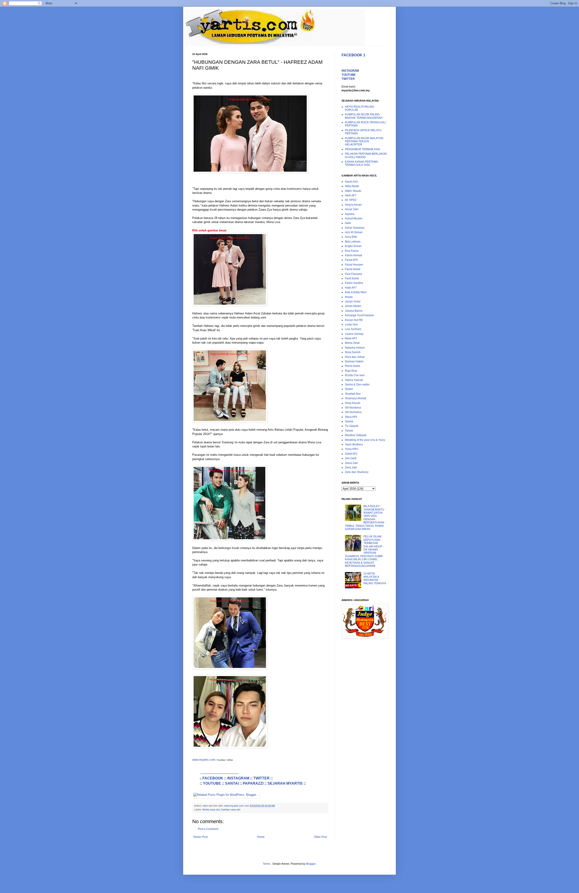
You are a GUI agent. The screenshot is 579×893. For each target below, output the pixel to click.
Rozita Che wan (355, 375)
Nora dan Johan (355, 357)
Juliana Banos (354, 310)
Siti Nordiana (353, 407)
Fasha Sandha (354, 283)
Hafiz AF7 (351, 287)
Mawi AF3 (351, 338)
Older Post (320, 836)
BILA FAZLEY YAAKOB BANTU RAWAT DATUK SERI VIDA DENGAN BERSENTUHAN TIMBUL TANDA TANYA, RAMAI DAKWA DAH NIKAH (364, 518)
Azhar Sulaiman (355, 227)
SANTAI (232, 783)
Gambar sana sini (230, 809)
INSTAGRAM (238, 778)
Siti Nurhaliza (353, 412)
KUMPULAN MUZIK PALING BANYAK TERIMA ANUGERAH (363, 116)
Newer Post (200, 836)
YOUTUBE (212, 783)
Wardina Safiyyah (356, 435)
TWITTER (261, 778)
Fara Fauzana (353, 274)
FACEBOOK (212, 778)
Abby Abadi (352, 186)
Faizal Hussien (354, 264)
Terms (267, 863)
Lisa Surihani (353, 329)
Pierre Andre (352, 366)
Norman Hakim (354, 361)
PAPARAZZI (253, 783)
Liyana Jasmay (354, 333)
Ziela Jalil (351, 467)
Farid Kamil (352, 278)
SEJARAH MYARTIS (285, 783)
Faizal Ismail (352, 269)
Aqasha (349, 214)
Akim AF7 (350, 195)
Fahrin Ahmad (353, 255)
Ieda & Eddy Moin (356, 292)
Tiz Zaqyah (351, 426)
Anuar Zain (351, 209)
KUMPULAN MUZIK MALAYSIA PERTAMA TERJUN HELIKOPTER (364, 141)
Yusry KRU (351, 449)
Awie (348, 223)
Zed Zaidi (350, 458)
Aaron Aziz (351, 181)
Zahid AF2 (351, 453)
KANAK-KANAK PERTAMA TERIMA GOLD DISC (361, 163)
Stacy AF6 (351, 416)
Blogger (311, 863)
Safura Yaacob (354, 380)
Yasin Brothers (354, 444)
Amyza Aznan (353, 204)
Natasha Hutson (355, 347)
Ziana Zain (351, 463)
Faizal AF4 (351, 259)
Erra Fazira (351, 250)
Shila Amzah (352, 403)
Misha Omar (352, 342)
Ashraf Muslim (353, 218)
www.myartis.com (203, 759)
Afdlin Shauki (353, 190)
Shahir (349, 389)
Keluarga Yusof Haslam (359, 315)
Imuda (349, 297)
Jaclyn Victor (353, 301)
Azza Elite (351, 236)
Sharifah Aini (353, 393)
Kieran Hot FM (354, 320)
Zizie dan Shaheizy (356, 472)
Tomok (349, 430)
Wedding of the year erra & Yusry (365, 440)
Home (261, 836)
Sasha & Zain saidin (357, 384)
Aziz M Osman (354, 232)
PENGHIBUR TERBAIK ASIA (362, 149)
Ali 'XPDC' (351, 200)
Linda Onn (351, 324)
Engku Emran (353, 246)
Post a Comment (208, 829)
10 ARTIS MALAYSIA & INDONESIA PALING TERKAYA (374, 578)
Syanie (349, 421)
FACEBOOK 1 (353, 55)
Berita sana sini (211, 809)
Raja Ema (351, 370)
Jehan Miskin (353, 306)
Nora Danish (353, 352)
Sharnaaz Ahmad (355, 398)
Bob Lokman (353, 241)
